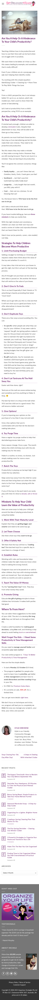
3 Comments (13, 842)
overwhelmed (30, 632)
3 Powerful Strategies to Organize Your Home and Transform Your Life (22, 838)
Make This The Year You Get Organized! (22, 846)
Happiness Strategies (25, 990)
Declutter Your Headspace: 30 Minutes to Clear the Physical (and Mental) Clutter (22, 785)
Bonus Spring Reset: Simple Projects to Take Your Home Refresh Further (22, 795)
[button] (3, 3)
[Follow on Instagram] (7, 973)
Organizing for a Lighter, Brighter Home (22, 812)
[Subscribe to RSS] (15, 973)
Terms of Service (24, 982)
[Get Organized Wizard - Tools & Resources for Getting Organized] (21, 4)
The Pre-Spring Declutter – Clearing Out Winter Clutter (20, 829)
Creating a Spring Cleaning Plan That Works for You (21, 820)
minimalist (12, 127)
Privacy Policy (13, 982)
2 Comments (12, 824)
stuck (21, 632)
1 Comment (12, 799)
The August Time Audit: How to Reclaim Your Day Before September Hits (22, 776)
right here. (24, 697)
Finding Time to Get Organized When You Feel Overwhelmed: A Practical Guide (21, 855)
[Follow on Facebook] (3, 973)
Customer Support (19, 985)
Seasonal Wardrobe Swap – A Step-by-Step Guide (22, 805)
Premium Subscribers (22, 686)
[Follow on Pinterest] (11, 973)
